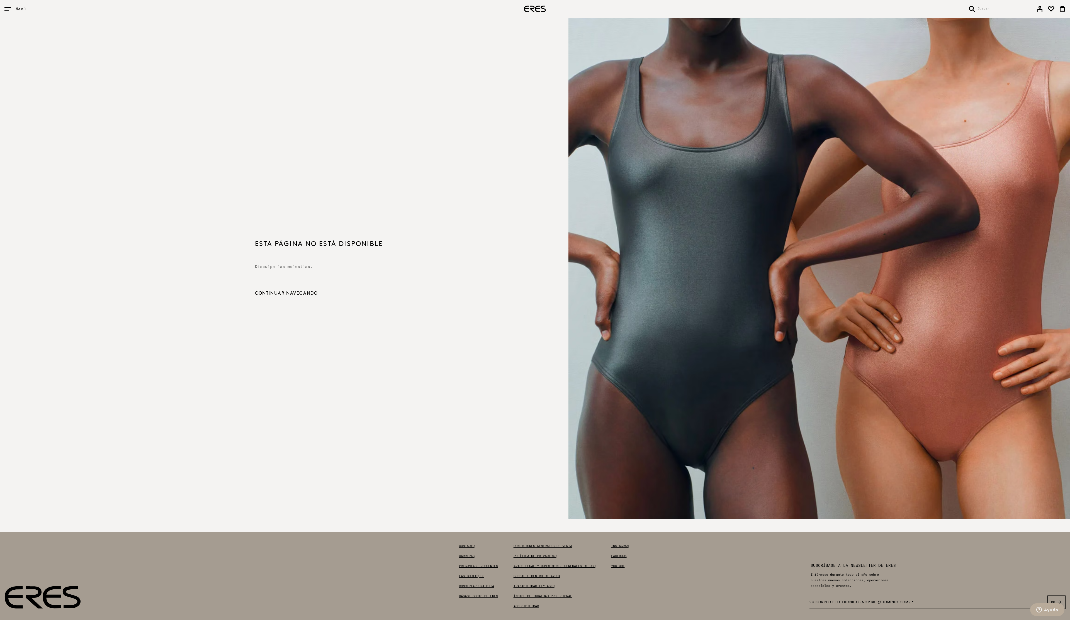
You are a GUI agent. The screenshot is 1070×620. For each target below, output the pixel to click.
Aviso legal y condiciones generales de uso (554, 566)
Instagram (620, 546)
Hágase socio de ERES (478, 596)
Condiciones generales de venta (543, 546)
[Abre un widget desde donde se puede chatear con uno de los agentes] (1047, 610)
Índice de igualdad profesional (543, 596)
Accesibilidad (526, 606)
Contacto (467, 546)
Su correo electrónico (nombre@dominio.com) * (861, 602)
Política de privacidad (535, 556)
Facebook (619, 556)
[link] (1040, 9)
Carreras (467, 556)
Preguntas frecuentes (478, 566)
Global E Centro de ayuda (537, 576)
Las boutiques (471, 576)
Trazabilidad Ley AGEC (534, 586)
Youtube (618, 566)
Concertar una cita (476, 586)
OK (1053, 602)
